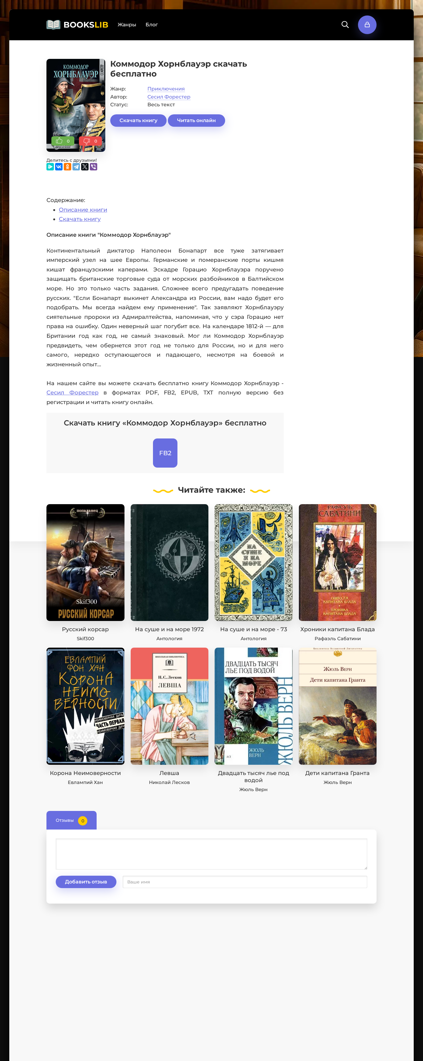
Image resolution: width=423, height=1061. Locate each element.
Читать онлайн (196, 120)
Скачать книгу (138, 120)
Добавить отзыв (86, 882)
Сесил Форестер (168, 97)
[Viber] (93, 166)
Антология (169, 638)
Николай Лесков (169, 782)
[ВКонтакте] (59, 166)
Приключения (166, 89)
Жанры (127, 25)
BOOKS (85, 25)
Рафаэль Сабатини (338, 638)
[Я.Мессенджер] (50, 166)
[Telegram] (76, 166)
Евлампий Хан (85, 782)
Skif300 (85, 638)
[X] (85, 166)
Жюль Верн (253, 789)
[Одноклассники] (67, 166)
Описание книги (83, 209)
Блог (152, 25)
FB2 (165, 453)
